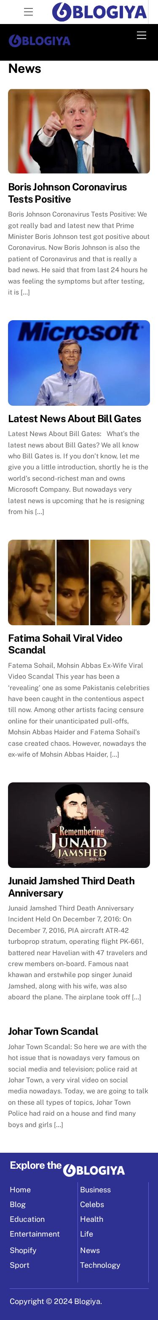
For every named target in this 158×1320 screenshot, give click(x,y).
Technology (100, 1265)
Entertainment (35, 1233)
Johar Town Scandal (53, 1031)
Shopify (23, 1250)
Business (95, 1189)
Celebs (92, 1204)
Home (20, 1189)
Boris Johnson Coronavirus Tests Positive (67, 193)
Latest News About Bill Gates (75, 418)
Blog (18, 1204)
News (90, 1250)
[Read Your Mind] (39, 45)
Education (27, 1219)
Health (91, 1219)
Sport (19, 1265)
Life (86, 1233)
